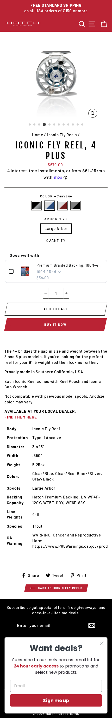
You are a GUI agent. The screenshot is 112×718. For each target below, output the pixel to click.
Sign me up (56, 700)
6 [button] (54, 124)
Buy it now (55, 324)
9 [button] (68, 124)
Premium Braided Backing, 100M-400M (69, 265)
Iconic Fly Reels (62, 134)
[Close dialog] (102, 643)
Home (37, 134)
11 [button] (78, 124)
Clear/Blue (49, 205)
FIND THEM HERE (20, 417)
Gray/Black (75, 205)
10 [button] (73, 124)
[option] (56, 8)
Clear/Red (62, 205)
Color (56, 196)
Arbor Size (56, 219)
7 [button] (59, 124)
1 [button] (30, 124)
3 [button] (39, 124)
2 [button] (34, 124)
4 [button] (44, 124)
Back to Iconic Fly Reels (60, 587)
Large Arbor (56, 228)
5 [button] (49, 124)
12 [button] (82, 124)
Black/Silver (36, 205)
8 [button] (64, 124)
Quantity (56, 240)
